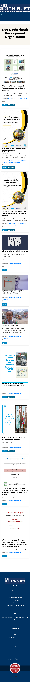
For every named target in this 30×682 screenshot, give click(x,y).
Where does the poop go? (10, 325)
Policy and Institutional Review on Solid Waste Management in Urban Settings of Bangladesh (14, 88)
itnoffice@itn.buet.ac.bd (15, 637)
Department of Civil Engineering (15, 602)
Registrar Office (15, 600)
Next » (17, 562)
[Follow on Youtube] (16, 585)
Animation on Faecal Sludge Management (15, 251)
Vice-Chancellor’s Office (15, 595)
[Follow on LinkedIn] (13, 585)
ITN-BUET (10, 98)
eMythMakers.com (18, 659)
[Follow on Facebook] (10, 585)
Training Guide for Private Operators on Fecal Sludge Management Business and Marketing (14, 213)
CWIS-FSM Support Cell (13, 160)
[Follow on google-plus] (20, 585)
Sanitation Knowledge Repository (15, 605)
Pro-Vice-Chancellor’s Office (15, 597)
